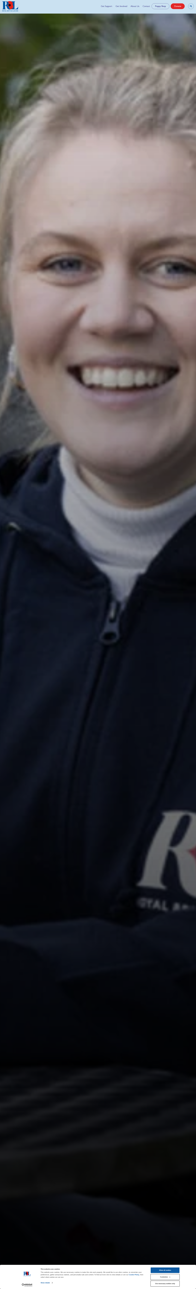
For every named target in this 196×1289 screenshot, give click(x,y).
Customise (164, 1277)
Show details (45, 1283)
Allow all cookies (165, 1270)
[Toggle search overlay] (191, 6)
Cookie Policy (134, 1275)
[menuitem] (106, 6)
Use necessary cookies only (165, 1283)
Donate (177, 6)
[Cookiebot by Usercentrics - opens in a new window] (27, 1285)
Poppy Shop (160, 6)
